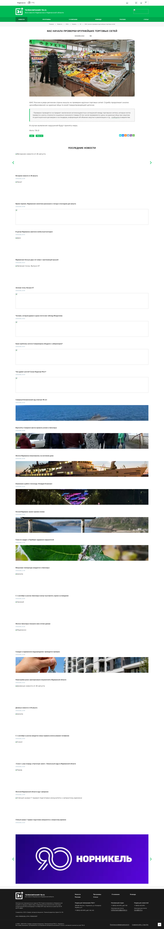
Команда (98, 19)
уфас (31, 135)
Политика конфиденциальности (119, 924)
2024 (67, 24)
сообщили (115, 117)
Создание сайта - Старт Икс (140, 924)
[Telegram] (128, 135)
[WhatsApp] (133, 135)
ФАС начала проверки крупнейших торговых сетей (100, 24)
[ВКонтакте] (123, 135)
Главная (51, 24)
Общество (39, 135)
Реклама (123, 19)
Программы (47, 19)
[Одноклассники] (125, 135)
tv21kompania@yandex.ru (119, 910)
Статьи (146, 19)
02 (80, 24)
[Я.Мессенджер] (120, 135)
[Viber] (131, 135)
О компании (73, 19)
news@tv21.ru (138, 910)
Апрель (74, 24)
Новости (21, 19)
